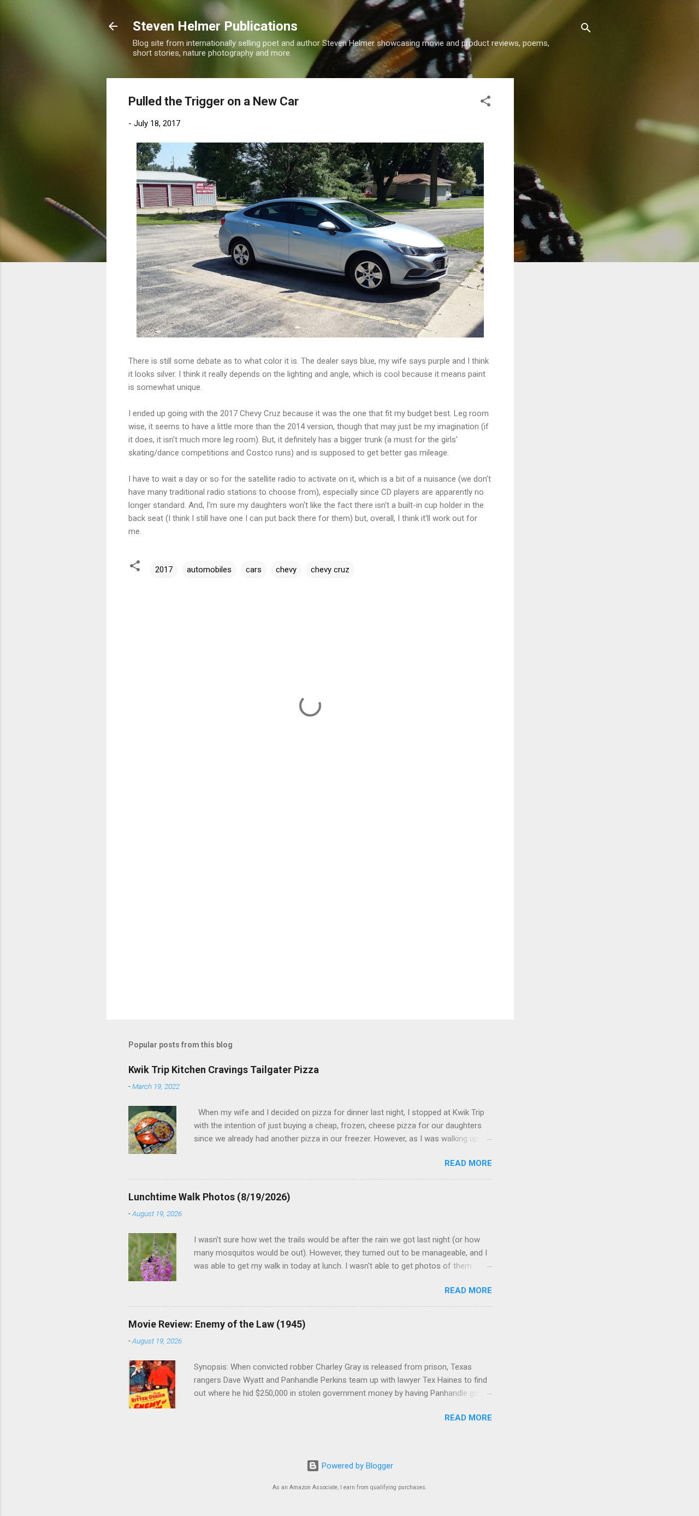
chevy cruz (330, 570)
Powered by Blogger (356, 1466)
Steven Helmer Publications (215, 26)
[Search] (586, 29)
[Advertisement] (558, 242)
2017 (164, 570)
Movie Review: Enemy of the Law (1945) (217, 1324)
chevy (286, 570)
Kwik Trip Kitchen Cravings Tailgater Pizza (223, 1069)
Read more (468, 1163)
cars (254, 570)
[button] (485, 102)
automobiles (209, 570)
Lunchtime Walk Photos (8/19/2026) (209, 1197)
